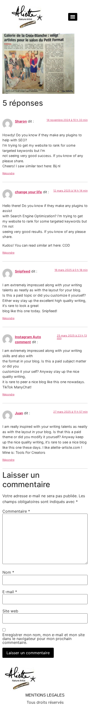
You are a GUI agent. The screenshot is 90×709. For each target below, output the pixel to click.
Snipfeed (22, 271)
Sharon (21, 121)
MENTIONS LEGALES (45, 695)
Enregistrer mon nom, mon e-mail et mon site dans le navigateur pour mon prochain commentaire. (43, 638)
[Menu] (72, 17)
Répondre (8, 173)
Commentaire (16, 511)
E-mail (9, 592)
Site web (10, 611)
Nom (8, 572)
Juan (19, 413)
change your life (28, 192)
